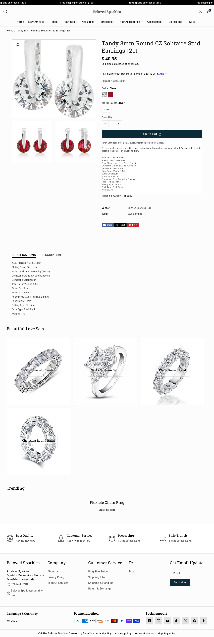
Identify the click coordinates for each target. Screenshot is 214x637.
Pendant (127, 195)
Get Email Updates (187, 562)
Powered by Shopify (80, 633)
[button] (5, 11)
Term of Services (57, 582)
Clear (104, 94)
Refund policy (103, 633)
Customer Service (105, 562)
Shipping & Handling (101, 582)
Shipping (107, 64)
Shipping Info (96, 577)
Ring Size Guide (98, 571)
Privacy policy (123, 633)
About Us (53, 571)
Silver (106, 109)
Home (10, 30)
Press (134, 562)
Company (56, 562)
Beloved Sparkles (23, 562)
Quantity (107, 117)
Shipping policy (167, 633)
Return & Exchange (99, 588)
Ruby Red (110, 94)
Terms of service (144, 633)
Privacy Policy (56, 577)
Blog (132, 571)
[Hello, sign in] (200, 11)
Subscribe (180, 582)
